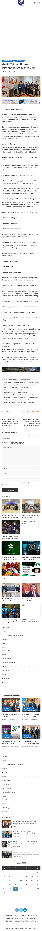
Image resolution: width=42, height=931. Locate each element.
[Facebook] (23, 411)
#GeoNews (25, 387)
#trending (18, 405)
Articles (4, 631)
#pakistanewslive (19, 397)
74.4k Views (17, 71)
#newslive (7, 397)
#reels (32, 402)
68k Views (34, 746)
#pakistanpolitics (24, 400)
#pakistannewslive (9, 400)
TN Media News (8, 71)
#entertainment (30, 384)
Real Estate (5, 670)
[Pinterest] (33, 411)
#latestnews (23, 392)
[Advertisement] (21, 30)
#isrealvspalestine (9, 392)
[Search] (38, 3)
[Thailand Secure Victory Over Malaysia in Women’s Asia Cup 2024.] (11, 611)
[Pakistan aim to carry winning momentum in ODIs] (11, 548)
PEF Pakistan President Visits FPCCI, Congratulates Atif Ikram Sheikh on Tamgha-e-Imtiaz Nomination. (24, 823)
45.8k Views (34, 719)
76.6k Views (14, 746)
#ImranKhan (20, 390)
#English (19, 384)
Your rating (6, 443)
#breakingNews (25, 379)
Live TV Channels (7, 658)
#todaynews (8, 405)
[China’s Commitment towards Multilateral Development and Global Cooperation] (31, 590)
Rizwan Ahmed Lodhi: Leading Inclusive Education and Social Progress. (31, 580)
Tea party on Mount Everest (10, 578)
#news (34, 395)
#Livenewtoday (23, 395)
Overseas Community (8, 662)
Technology (5, 678)
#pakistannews (33, 397)
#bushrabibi (8, 382)
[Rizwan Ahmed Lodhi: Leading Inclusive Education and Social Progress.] (31, 569)
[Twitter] (28, 411)
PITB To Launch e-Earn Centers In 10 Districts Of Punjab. (29, 621)
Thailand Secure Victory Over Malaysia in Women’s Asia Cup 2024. (10, 621)
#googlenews (8, 390)
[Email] (38, 411)
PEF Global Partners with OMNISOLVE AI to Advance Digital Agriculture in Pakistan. (26, 844)
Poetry (4, 666)
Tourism (4, 682)
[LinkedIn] (25, 910)
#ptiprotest (22, 402)
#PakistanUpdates (9, 402)
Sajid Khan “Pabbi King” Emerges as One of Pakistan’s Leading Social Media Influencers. (26, 834)
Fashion (4, 647)
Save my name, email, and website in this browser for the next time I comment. (21, 484)
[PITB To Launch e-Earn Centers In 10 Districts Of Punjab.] (31, 611)
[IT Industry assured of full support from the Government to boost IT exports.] (31, 506)
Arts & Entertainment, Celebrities (12, 635)
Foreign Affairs (7, 60)
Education (5, 643)
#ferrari (15, 387)
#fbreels (6, 387)
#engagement (8, 384)
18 (10, 884)
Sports (4, 674)
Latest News (19, 60)
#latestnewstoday (9, 395)
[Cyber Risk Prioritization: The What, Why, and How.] (31, 548)
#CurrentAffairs (20, 382)
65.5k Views (15, 719)
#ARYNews (13, 379)
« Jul (3, 899)
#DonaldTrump (34, 382)
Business (4, 639)
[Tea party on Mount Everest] (11, 569)
